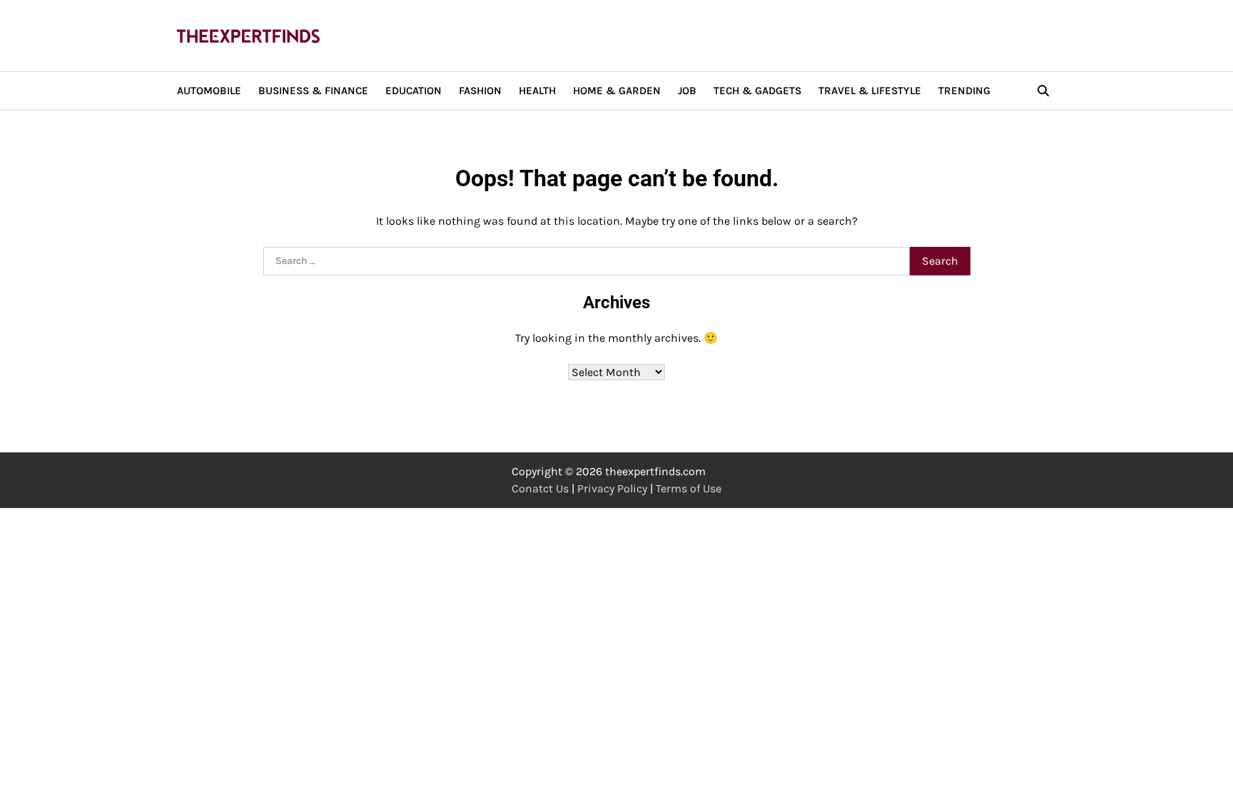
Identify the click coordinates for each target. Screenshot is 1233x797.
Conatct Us (540, 488)
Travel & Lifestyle (869, 90)
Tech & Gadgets (757, 90)
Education (413, 90)
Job (687, 90)
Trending (964, 90)
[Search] (1043, 90)
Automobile (209, 90)
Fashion (480, 90)
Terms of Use (688, 488)
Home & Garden (617, 90)
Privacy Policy (612, 488)
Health (537, 90)
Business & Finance (313, 90)
